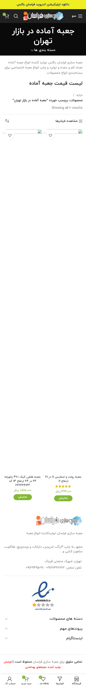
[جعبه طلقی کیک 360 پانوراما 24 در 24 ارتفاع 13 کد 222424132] (22, 301)
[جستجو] (16, 16)
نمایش (63, 498)
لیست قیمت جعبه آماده (56, 83)
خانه (79, 95)
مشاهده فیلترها (66, 121)
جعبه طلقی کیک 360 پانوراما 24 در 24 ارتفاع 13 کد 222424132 (23, 481)
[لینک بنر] (43, 4)
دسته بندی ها (44, 50)
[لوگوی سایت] (43, 16)
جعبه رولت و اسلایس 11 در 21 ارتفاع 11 (63, 479)
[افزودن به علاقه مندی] (51, 136)
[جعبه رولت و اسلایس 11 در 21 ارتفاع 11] (63, 301)
